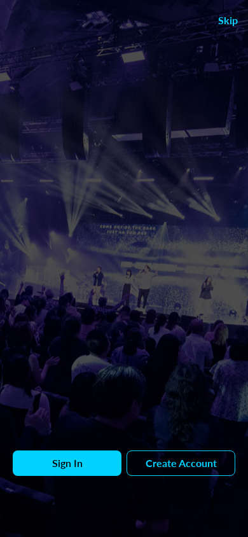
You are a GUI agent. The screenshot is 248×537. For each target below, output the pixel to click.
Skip (228, 20)
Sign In (67, 463)
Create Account (181, 463)
